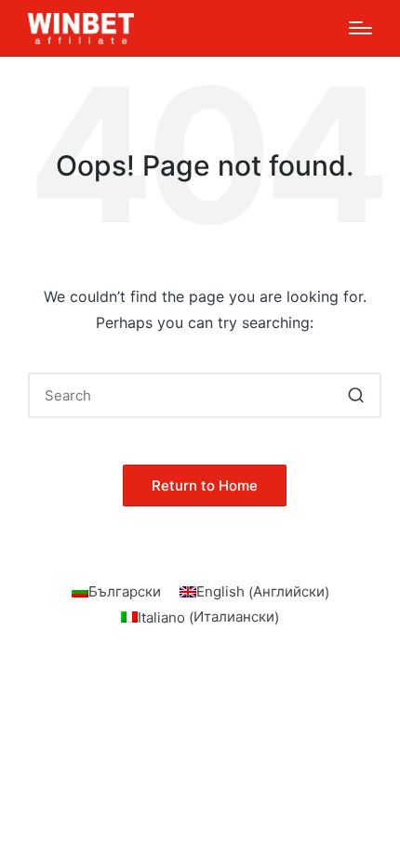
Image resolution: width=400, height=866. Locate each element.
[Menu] (360, 27)
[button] (355, 395)
